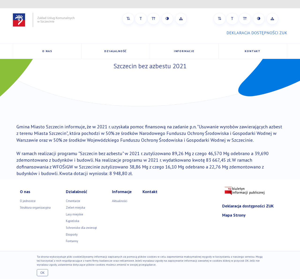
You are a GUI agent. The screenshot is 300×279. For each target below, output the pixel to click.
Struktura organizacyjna (35, 208)
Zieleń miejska (75, 208)
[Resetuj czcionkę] (141, 19)
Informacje (184, 51)
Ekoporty (72, 235)
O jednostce (28, 201)
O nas (47, 51)
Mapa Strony (234, 215)
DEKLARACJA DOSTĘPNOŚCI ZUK (256, 32)
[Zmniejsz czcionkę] (128, 19)
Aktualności (119, 201)
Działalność (115, 51)
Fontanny (72, 241)
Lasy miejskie (74, 214)
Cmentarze (73, 201)
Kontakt (253, 51)
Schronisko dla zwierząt (81, 228)
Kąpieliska (72, 221)
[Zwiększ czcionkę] (153, 19)
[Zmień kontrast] (167, 19)
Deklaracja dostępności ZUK (248, 206)
